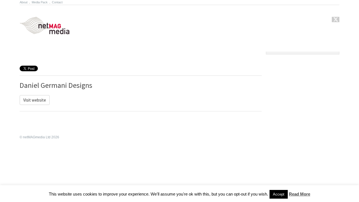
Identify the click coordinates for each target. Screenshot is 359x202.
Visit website (34, 100)
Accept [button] (278, 194)
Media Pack (40, 2)
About (23, 2)
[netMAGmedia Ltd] (51, 31)
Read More (299, 194)
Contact (57, 2)
